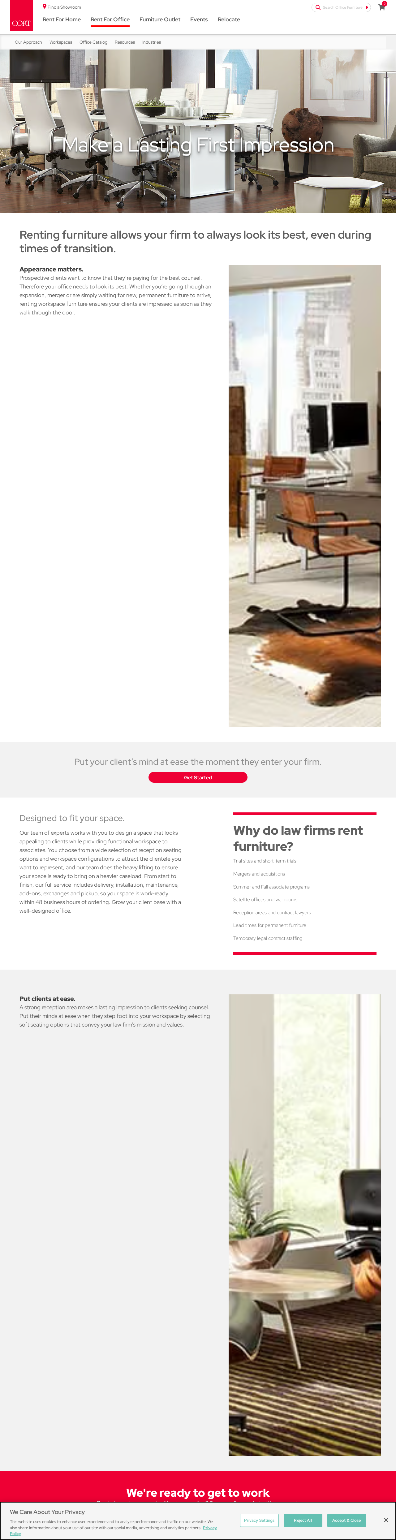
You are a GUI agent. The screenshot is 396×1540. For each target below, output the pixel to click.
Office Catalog (93, 42)
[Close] (386, 1520)
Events (199, 19)
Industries (151, 42)
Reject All (303, 1520)
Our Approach (28, 42)
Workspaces (61, 42)
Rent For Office (110, 19)
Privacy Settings (259, 1520)
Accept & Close (346, 1520)
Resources (125, 42)
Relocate (229, 19)
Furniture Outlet (160, 19)
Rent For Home (62, 19)
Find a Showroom (64, 7)
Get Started (198, 777)
